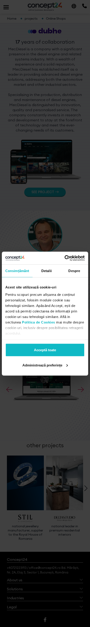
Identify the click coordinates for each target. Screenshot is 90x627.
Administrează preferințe (42, 365)
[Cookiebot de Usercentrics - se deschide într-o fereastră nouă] (65, 258)
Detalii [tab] (46, 271)
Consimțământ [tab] (17, 271)
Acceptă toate (45, 350)
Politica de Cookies (38, 322)
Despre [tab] (74, 271)
